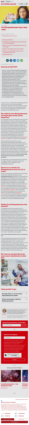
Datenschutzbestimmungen (21, 399)
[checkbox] (2, 413)
